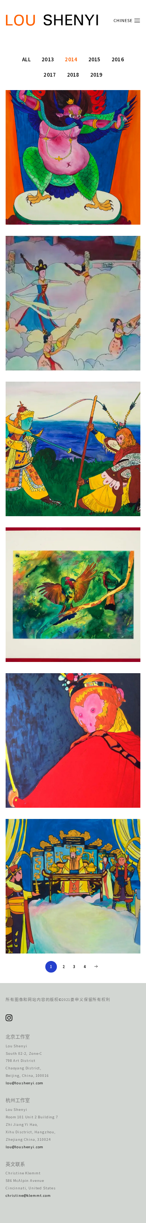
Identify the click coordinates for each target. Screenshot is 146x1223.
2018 (73, 74)
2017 (49, 74)
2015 (94, 59)
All (26, 59)
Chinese (123, 20)
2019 (96, 74)
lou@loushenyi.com (24, 1083)
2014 (71, 59)
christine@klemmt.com (28, 1195)
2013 (48, 59)
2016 (118, 59)
